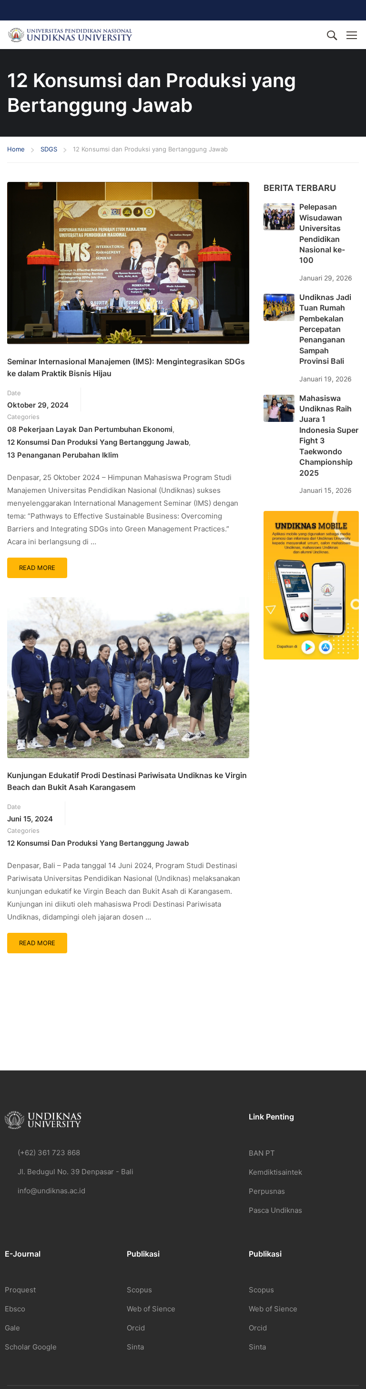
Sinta (135, 1346)
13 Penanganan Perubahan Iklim (62, 455)
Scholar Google (31, 1346)
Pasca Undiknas (275, 1210)
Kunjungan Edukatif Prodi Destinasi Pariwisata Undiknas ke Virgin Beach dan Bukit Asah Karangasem (127, 781)
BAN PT (262, 1153)
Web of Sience (151, 1308)
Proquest (20, 1289)
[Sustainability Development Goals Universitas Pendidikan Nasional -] (69, 35)
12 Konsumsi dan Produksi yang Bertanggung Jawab (98, 442)
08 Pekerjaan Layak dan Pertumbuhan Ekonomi (90, 429)
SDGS (49, 149)
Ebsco (15, 1308)
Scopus (139, 1289)
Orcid (136, 1327)
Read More (43, 564)
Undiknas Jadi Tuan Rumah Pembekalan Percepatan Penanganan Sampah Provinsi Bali (325, 329)
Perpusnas (267, 1191)
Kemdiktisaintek (275, 1172)
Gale (12, 1327)
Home (16, 149)
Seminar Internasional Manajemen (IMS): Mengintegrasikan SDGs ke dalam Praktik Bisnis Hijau (126, 368)
